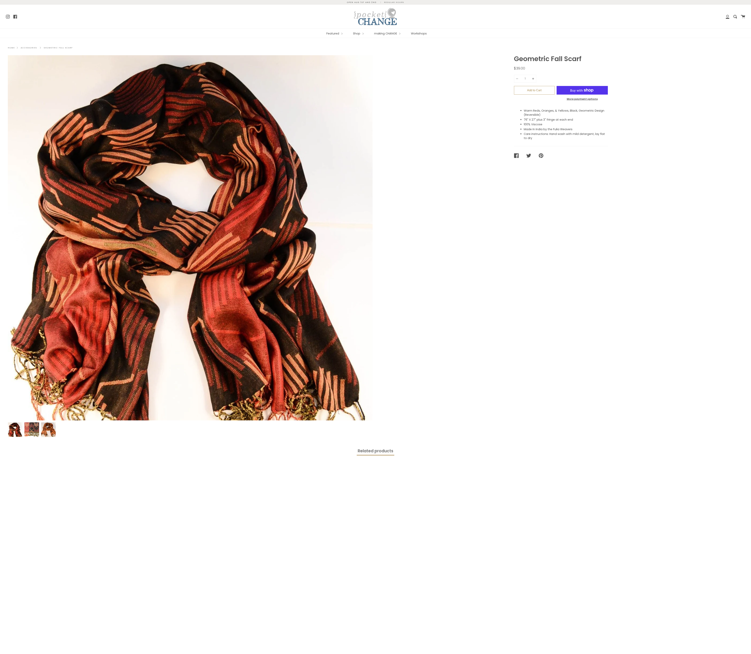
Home (11, 47)
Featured (333, 33)
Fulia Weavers (562, 129)
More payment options (582, 99)
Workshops (419, 33)
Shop (357, 33)
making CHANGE (386, 33)
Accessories (29, 47)
